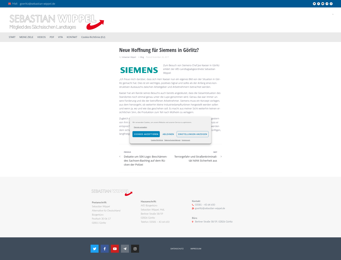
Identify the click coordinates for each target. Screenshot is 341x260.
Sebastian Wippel (129, 57)
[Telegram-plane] (327, 3)
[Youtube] (322, 3)
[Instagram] (331, 3)
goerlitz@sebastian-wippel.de (37, 3)
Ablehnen (168, 134)
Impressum (186, 140)
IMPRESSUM (195, 248)
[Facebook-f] (318, 3)
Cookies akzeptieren (146, 134)
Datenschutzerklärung (172, 140)
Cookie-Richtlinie (157, 140)
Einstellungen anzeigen (192, 134)
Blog (142, 57)
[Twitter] (314, 3)
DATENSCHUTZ (177, 248)
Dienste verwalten (140, 127)
